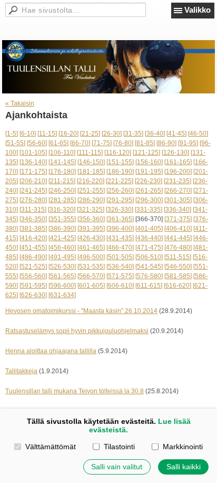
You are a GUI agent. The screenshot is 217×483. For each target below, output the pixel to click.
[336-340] (177, 209)
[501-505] (120, 257)
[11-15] (47, 133)
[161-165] (178, 162)
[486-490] (33, 257)
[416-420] (33, 238)
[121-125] (146, 152)
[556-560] (33, 276)
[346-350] (33, 219)
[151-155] (120, 162)
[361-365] (120, 219)
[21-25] (90, 133)
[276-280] (33, 200)
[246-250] (62, 190)
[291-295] (120, 200)
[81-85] (145, 143)
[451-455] (33, 247)
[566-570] (91, 276)
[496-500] (91, 257)
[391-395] (91, 228)
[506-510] (149, 257)
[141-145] (62, 162)
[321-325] (90, 209)
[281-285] (62, 200)
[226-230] (148, 181)
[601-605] (91, 285)
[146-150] (91, 162)
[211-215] (61, 181)
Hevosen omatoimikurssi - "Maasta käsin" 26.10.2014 (81, 311)
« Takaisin (19, 103)
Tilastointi (119, 446)
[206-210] (33, 181)
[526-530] (62, 266)
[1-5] (11, 133)
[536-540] (120, 266)
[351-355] (62, 219)
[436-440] (149, 238)
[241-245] (33, 190)
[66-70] (80, 143)
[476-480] (178, 247)
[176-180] (62, 171)
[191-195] (149, 171)
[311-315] (32, 209)
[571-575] (120, 276)
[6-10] (27, 133)
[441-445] (178, 238)
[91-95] (188, 143)
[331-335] (148, 209)
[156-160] (149, 162)
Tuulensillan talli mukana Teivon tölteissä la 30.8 (74, 391)
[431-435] (120, 238)
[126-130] (175, 152)
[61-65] (58, 143)
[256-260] (120, 190)
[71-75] (102, 143)
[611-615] (148, 285)
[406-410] (178, 228)
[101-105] (33, 152)
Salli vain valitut (116, 466)
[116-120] (117, 152)
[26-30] (112, 133)
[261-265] (149, 190)
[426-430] (91, 238)
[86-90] (166, 143)
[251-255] (91, 190)
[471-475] (149, 247)
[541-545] (149, 266)
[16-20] (68, 133)
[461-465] (91, 247)
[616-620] (177, 285)
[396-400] (120, 228)
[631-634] (62, 295)
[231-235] (177, 181)
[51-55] (15, 143)
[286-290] (91, 200)
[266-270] (178, 190)
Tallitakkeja (21, 371)
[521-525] (33, 266)
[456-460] (62, 247)
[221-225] (119, 181)
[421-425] (62, 238)
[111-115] (90, 152)
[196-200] (178, 171)
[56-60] (37, 143)
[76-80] (123, 143)
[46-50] (198, 133)
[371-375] (178, 219)
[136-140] (33, 162)
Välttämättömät (50, 446)
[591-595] (33, 285)
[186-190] (120, 171)
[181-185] (91, 171)
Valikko (197, 9)
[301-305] (178, 200)
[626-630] (33, 295)
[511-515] (177, 257)
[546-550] (178, 266)
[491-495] (62, 257)
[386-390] (62, 228)
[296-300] (149, 200)
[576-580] (149, 276)
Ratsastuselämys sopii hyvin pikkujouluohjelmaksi (77, 331)
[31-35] (133, 133)
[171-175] (33, 171)
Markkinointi (182, 446)
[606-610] (120, 285)
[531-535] (91, 266)
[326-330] (119, 209)
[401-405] (149, 228)
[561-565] (62, 276)
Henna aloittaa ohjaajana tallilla (50, 351)
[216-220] (90, 181)
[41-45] (176, 133)
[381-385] (33, 228)
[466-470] (120, 247)
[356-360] (91, 219)
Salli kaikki (183, 466)
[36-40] (155, 133)
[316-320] (61, 209)
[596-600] (62, 285)
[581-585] (178, 276)
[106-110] (61, 152)
